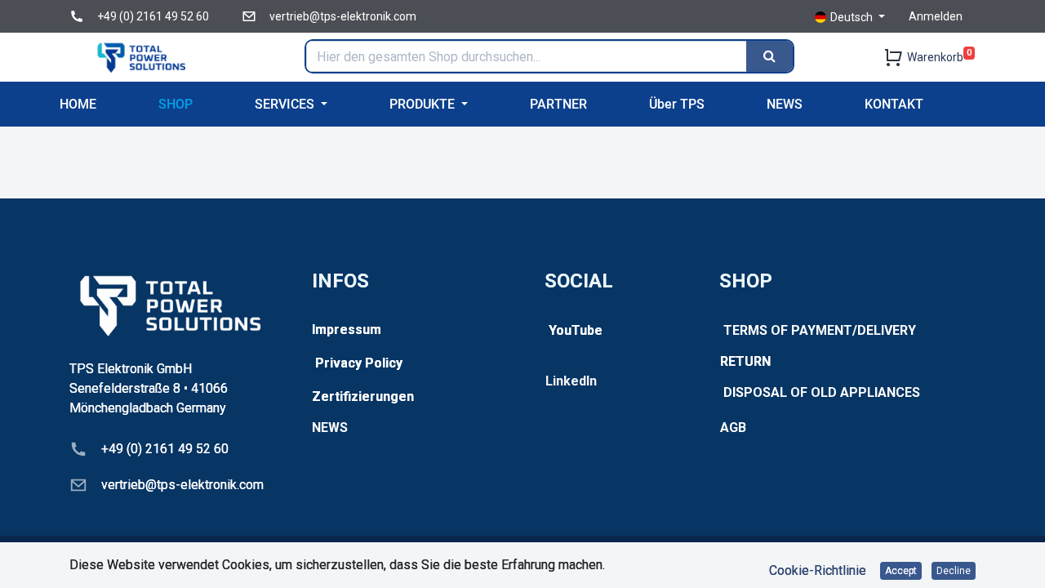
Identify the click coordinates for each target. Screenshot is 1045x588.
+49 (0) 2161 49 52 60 (153, 16)
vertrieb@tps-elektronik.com (342, 16)
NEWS (330, 427)
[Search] (769, 56)
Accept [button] (901, 571)
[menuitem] (78, 104)
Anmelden (936, 16)
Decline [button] (953, 571)
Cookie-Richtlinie (817, 570)
